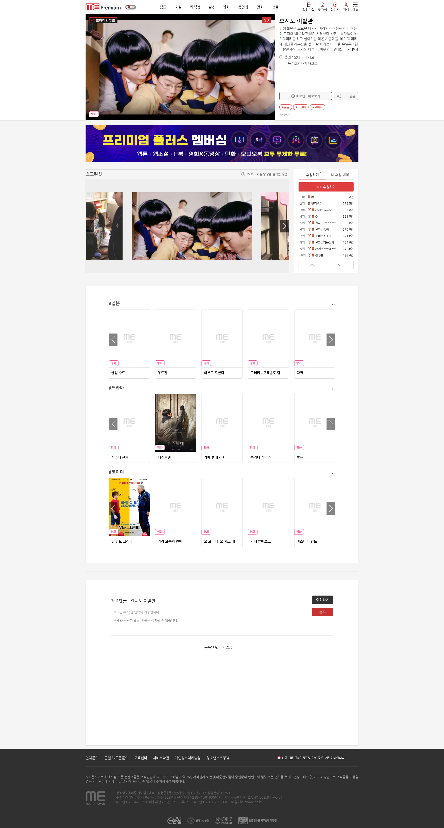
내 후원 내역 (340, 175)
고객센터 (140, 758)
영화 (226, 7)
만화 (260, 7)
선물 (275, 7)
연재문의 (92, 758)
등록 (322, 612)
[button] (90, 226)
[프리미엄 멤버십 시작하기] (222, 143)
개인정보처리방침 (188, 758)
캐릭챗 (195, 7)
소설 (178, 7)
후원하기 (323, 600)
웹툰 (163, 7)
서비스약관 (161, 758)
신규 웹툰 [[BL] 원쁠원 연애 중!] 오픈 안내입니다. (313, 758)
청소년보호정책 (218, 758)
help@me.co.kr (251, 802)
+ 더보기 (353, 49)
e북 (211, 7)
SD (266, 20)
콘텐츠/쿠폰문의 (116, 758)
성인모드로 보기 (130, 7)
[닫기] (351, 131)
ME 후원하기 (326, 187)
